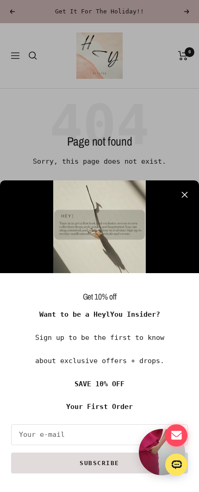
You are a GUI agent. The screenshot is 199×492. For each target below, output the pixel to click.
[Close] (184, 195)
